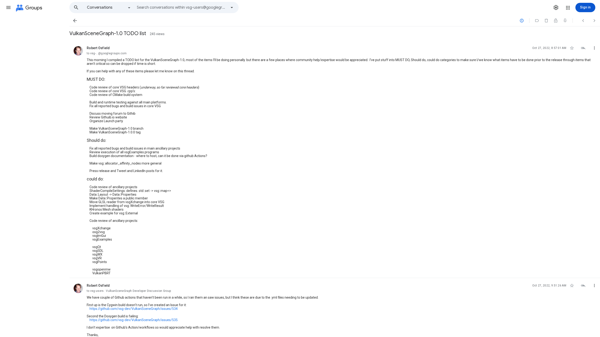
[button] (8, 7)
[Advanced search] (231, 7)
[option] (109, 7)
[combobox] (182, 7)
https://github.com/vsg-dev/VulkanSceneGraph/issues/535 (134, 320)
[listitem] (334, 159)
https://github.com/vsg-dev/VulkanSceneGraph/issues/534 (134, 309)
